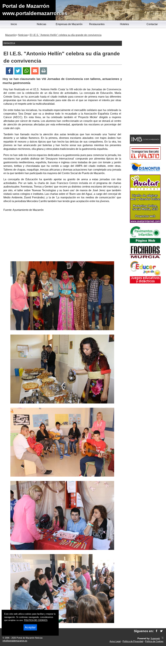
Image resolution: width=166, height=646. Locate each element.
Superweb (155, 638)
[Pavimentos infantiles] (145, 242)
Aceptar (30, 627)
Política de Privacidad (133, 641)
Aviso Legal (115, 641)
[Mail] (34, 71)
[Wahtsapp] (26, 71)
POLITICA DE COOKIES (35, 620)
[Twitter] (18, 71)
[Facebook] (9, 71)
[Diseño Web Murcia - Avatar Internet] (162, 638)
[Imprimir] (43, 71)
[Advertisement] (62, 237)
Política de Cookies (154, 641)
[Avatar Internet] (145, 222)
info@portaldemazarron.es (15, 641)
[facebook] (156, 631)
